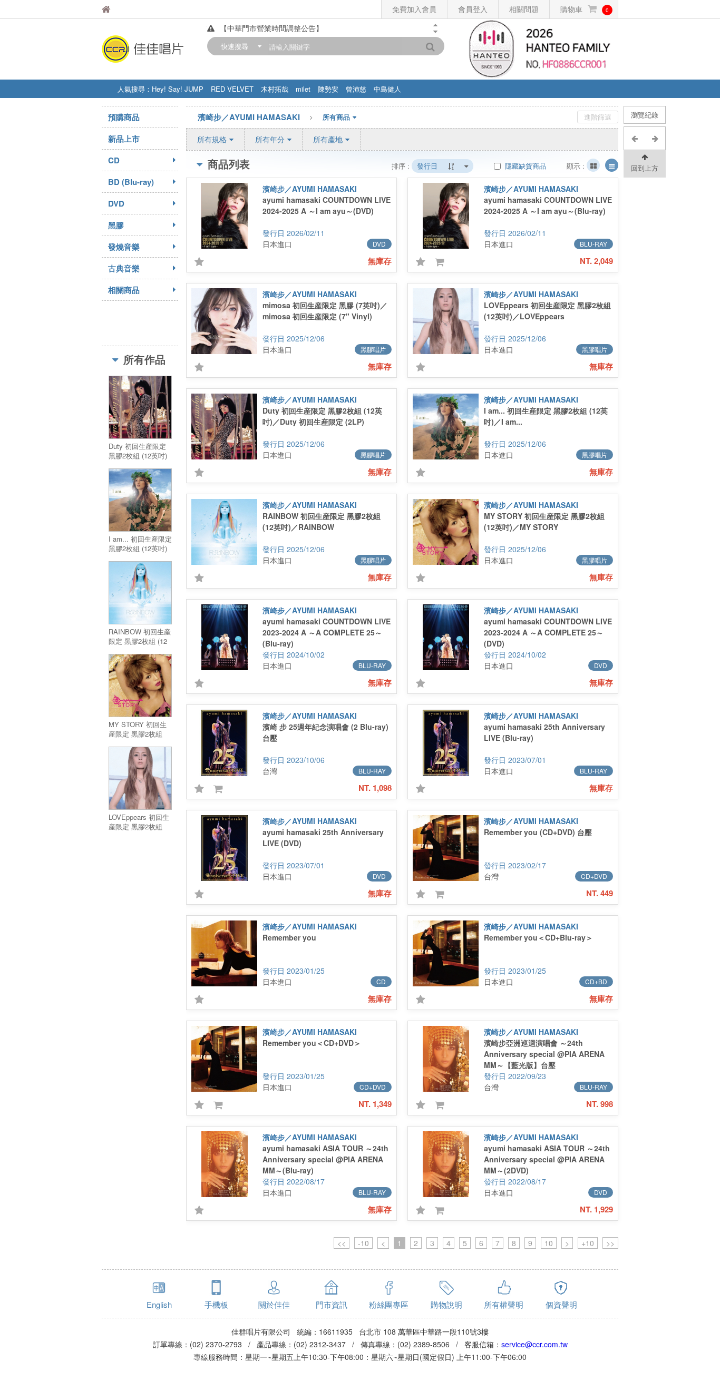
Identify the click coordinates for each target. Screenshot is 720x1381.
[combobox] (238, 46)
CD (114, 160)
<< (341, 1243)
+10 (587, 1243)
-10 (363, 1243)
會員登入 (473, 9)
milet (303, 89)
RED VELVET (232, 89)
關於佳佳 (274, 1304)
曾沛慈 (356, 89)
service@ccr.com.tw (534, 1344)
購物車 (584, 9)
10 (548, 1243)
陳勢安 (328, 89)
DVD (116, 203)
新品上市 (124, 138)
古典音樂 (124, 268)
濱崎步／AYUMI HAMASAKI (249, 117)
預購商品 (124, 117)
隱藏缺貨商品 (524, 166)
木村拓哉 (274, 89)
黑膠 (116, 225)
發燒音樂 (124, 246)
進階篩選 (597, 117)
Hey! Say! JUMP (177, 89)
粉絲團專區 (388, 1304)
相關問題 (524, 9)
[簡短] (593, 165)
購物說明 (446, 1304)
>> (610, 1243)
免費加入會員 (414, 9)
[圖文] (611, 165)
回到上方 (644, 168)
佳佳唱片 (133, 9)
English (159, 1304)
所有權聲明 (503, 1304)
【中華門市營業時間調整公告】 (271, 28)
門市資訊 (331, 1304)
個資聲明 (561, 1304)
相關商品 (124, 290)
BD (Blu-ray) (131, 182)
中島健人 (387, 89)
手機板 (216, 1304)
